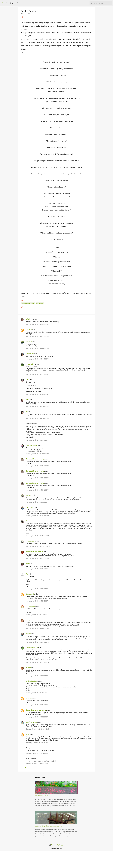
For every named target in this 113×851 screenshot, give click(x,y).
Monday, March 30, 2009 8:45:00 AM (37, 466)
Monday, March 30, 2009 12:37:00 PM (38, 546)
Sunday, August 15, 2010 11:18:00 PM (38, 753)
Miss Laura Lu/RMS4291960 (35, 551)
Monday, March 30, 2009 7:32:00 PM (37, 662)
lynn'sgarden (30, 364)
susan (28, 734)
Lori (27, 379)
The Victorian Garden (41, 795)
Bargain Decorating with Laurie (36, 710)
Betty (27, 521)
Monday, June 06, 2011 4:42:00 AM (37, 763)
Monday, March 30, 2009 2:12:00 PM (37, 589)
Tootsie (28, 667)
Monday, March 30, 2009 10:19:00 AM (38, 516)
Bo (27, 411)
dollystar (29, 341)
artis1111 (29, 319)
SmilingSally (30, 353)
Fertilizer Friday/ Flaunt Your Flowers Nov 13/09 (49, 826)
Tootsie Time (14, 3)
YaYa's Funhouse (31, 722)
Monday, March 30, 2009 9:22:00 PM (37, 717)
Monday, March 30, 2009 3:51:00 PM (37, 615)
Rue (27, 574)
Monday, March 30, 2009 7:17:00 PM (37, 642)
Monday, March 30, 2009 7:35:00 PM (37, 676)
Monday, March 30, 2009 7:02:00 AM (37, 418)
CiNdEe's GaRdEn (31, 445)
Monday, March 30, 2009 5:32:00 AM (37, 374)
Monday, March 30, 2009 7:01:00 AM (37, 406)
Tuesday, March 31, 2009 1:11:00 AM (38, 729)
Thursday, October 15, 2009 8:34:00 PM (38, 742)
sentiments (39, 303)
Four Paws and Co (32, 647)
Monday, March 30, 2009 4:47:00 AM (37, 359)
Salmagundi (30, 594)
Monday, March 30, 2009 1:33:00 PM (37, 558)
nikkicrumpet (30, 541)
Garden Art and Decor (27, 303)
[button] (22, 17)
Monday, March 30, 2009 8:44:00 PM (37, 705)
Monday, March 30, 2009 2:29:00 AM (37, 324)
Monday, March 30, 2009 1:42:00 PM (37, 569)
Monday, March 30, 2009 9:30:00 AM (37, 502)
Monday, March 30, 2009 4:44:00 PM (37, 628)
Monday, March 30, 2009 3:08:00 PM (37, 601)
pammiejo (29, 495)
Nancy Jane (29, 620)
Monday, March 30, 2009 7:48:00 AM (37, 440)
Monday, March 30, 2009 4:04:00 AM (37, 348)
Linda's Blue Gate (31, 681)
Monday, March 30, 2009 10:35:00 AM (38, 536)
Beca (27, 399)
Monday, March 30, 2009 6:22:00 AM (37, 394)
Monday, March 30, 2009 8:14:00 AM (37, 454)
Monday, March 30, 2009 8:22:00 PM (37, 693)
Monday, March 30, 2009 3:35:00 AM (37, 336)
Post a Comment (26, 768)
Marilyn (28, 633)
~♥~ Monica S (30, 606)
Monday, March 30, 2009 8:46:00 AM (37, 478)
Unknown (29, 329)
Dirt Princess (30, 507)
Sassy (28, 563)
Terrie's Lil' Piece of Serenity (35, 459)
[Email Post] (22, 301)
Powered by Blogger (57, 845)
